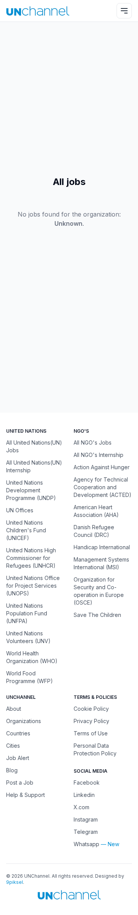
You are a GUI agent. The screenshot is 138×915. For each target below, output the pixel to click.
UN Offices (19, 510)
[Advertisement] (69, 99)
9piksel (14, 882)
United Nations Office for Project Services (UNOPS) (33, 586)
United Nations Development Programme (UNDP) (31, 490)
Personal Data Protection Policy (95, 749)
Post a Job (19, 782)
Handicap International (102, 547)
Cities (13, 745)
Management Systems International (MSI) (101, 563)
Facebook (87, 782)
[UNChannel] (37, 11)
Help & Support (25, 795)
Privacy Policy (91, 721)
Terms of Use (91, 733)
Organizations (23, 721)
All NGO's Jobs (93, 442)
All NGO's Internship (98, 455)
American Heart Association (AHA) (96, 511)
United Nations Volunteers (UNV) (28, 637)
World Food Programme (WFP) (29, 677)
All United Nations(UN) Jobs (34, 446)
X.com (81, 807)
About (13, 708)
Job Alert (17, 758)
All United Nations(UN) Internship (34, 466)
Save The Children (97, 615)
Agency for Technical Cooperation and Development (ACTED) (102, 487)
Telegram (86, 831)
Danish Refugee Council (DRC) (94, 531)
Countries (18, 733)
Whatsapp (86, 844)
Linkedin (84, 795)
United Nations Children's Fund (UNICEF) (26, 530)
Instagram (86, 819)
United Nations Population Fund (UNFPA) (26, 613)
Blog (12, 770)
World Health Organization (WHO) (32, 657)
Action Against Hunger (102, 467)
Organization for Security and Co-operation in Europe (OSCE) (99, 591)
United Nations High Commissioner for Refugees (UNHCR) (31, 558)
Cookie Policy (91, 708)
